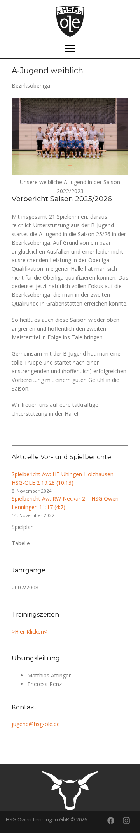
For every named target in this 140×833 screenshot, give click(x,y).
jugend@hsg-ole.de (36, 724)
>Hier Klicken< (29, 631)
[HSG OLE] (70, 20)
